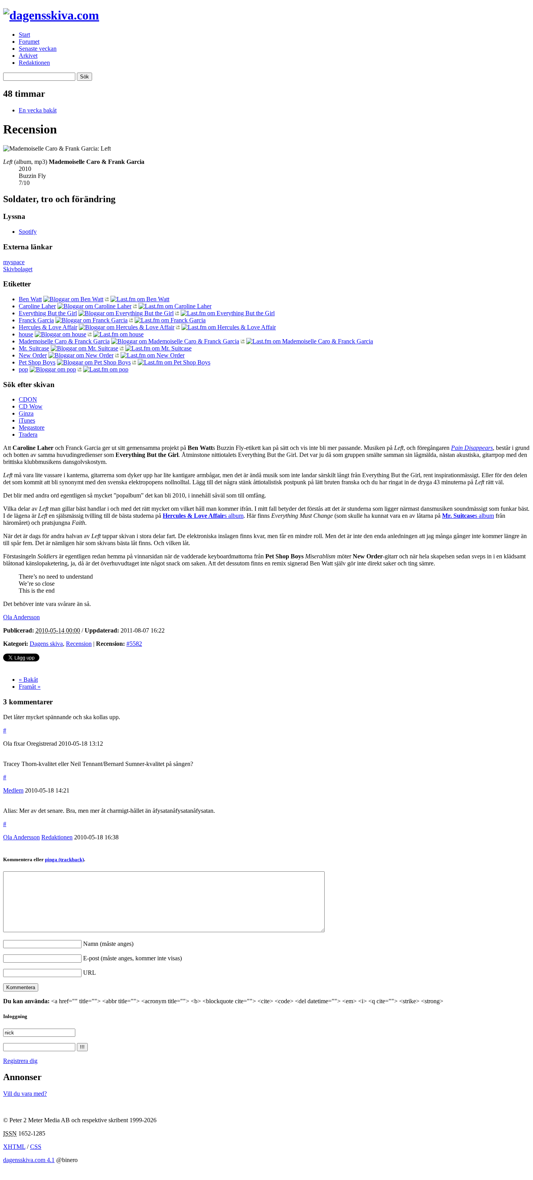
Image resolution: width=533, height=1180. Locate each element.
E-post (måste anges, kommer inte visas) (132, 958)
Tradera (28, 434)
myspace (14, 262)
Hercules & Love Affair (48, 327)
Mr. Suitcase (34, 348)
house (26, 334)
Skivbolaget (17, 269)
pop (23, 369)
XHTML (14, 1146)
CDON (28, 399)
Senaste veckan (38, 48)
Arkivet (28, 55)
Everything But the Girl (48, 313)
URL (89, 972)
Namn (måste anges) (108, 943)
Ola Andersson (21, 837)
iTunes (27, 420)
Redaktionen (34, 62)
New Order (33, 355)
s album (203, 515)
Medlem (13, 790)
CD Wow (31, 406)
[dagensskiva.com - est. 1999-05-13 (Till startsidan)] (51, 15)
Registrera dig (20, 1060)
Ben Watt (30, 299)
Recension (79, 643)
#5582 (134, 643)
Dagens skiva (46, 643)
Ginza (26, 413)
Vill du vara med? (25, 1093)
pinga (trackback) (64, 859)
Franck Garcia (36, 320)
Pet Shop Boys (37, 362)
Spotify (28, 231)
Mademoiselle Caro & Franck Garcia (64, 341)
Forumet (29, 41)
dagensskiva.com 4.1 (29, 1160)
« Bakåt (28, 679)
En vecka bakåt (38, 110)
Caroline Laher (37, 306)
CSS (35, 1146)
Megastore (31, 427)
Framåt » (30, 686)
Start (24, 34)
